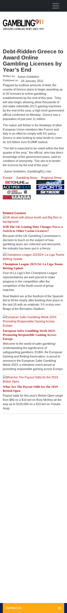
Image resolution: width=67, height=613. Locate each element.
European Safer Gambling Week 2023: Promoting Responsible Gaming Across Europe (29, 335)
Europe (7, 177)
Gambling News (26, 177)
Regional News (51, 177)
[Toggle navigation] (55, 5)
